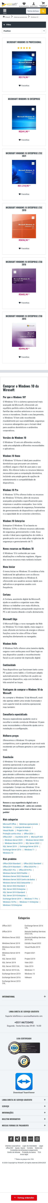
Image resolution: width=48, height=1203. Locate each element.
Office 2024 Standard (12, 863)
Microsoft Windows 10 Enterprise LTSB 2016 (24, 263)
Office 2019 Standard (12, 867)
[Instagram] (37, 1139)
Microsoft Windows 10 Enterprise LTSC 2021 (24, 154)
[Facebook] (11, 1139)
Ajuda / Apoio (20, 1148)
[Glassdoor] (24, 1139)
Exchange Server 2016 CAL (34, 927)
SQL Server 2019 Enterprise (14, 895)
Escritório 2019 (21, 837)
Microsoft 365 (37, 837)
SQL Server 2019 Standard (14, 892)
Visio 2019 (29, 966)
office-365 (9, 1148)
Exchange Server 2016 (12, 850)
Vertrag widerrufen (25, 1198)
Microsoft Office (9, 824)
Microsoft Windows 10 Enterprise (24, 99)
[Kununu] (30, 1139)
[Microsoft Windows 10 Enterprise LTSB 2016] (24, 281)
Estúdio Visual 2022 (33, 943)
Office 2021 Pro (9, 870)
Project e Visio (22, 830)
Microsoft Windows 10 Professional (24, 42)
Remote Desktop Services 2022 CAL (35, 932)
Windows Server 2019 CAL (11, 954)
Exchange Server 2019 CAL (11, 982)
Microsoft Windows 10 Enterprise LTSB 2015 (24, 317)
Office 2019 (7, 931)
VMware (28, 977)
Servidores (7, 827)
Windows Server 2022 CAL (11, 948)
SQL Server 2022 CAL (11, 966)
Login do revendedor (29, 1146)
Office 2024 (28, 834)
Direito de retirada (13, 1152)
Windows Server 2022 (34, 840)
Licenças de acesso (23, 827)
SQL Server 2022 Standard (14, 886)
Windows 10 (8, 853)
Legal (41, 1146)
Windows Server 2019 (14, 843)
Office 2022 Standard (32, 863)
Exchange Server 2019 (29, 846)
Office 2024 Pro (30, 867)
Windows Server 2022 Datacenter (16, 883)
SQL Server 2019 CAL (11, 970)
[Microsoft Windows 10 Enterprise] (24, 118)
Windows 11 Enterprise (28, 902)
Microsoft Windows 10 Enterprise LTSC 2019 (24, 209)
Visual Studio (8, 830)
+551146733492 (24, 1022)
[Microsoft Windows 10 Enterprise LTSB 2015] (24, 335)
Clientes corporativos (12, 1146)
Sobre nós (38, 1148)
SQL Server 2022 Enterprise (14, 889)
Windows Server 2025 (14, 840)
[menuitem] (43, 4)
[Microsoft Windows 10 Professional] (24, 63)
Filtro (8, 25)
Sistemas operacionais (28, 824)
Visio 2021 (29, 962)
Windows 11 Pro (31, 899)
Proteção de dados (29, 1152)
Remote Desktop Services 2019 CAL (35, 938)
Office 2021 (7, 837)
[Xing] (17, 1139)
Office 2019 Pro (25, 870)
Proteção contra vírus (12, 834)
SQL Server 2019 (10, 846)
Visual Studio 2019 (32, 947)
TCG (39, 1152)
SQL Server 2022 (32, 843)
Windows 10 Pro (9, 902)
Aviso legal (24, 1154)
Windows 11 (29, 850)
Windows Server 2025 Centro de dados (19, 879)
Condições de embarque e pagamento (24, 1150)
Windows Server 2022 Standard (16, 876)
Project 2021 (30, 953)
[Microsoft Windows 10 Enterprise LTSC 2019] (24, 226)
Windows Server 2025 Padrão (15, 873)
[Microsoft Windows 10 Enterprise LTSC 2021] (24, 172)
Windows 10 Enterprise (12, 905)
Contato (30, 1148)
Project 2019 (30, 959)
